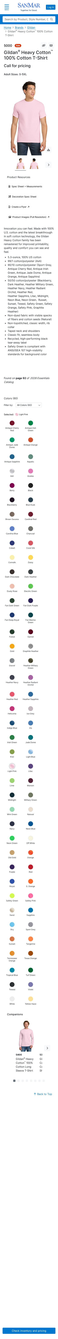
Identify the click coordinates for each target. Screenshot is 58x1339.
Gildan (31, 27)
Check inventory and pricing (29, 1330)
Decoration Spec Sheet (24, 196)
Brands (19, 27)
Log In (50, 7)
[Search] (51, 19)
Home (7, 27)
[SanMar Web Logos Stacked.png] (29, 7)
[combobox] (29, 405)
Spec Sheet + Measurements (27, 186)
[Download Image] (48, 150)
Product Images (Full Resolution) (29, 217)
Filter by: (8, 405)
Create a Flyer (19, 206)
